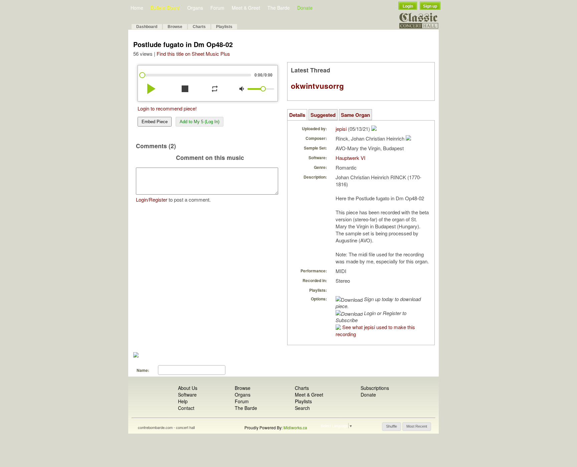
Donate (305, 7)
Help (183, 401)
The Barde (278, 7)
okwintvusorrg (317, 85)
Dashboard (146, 26)
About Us (187, 388)
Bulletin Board (165, 7)
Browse (175, 26)
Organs (195, 7)
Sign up (430, 6)
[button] (391, 426)
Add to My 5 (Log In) (199, 121)
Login (408, 6)
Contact (186, 408)
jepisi (341, 128)
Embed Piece (155, 121)
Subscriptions (375, 388)
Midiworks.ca (295, 427)
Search (302, 408)
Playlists (224, 26)
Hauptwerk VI (350, 157)
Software (187, 394)
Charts (199, 26)
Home (137, 7)
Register (158, 199)
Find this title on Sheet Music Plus (193, 53)
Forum (217, 7)
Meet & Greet (246, 7)
